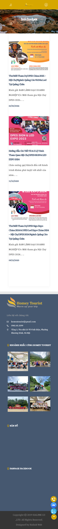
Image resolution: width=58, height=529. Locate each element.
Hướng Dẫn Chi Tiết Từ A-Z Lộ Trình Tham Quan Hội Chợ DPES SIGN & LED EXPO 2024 (27, 155)
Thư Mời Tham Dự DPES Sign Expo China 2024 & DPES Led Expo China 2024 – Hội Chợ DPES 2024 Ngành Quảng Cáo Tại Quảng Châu (29, 232)
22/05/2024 (14, 106)
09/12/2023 (14, 260)
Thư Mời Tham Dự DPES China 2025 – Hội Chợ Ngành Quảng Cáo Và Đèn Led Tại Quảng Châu (27, 80)
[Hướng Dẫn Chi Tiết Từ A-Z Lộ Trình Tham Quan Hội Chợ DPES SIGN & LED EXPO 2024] (29, 130)
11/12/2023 (14, 181)
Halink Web (36, 525)
